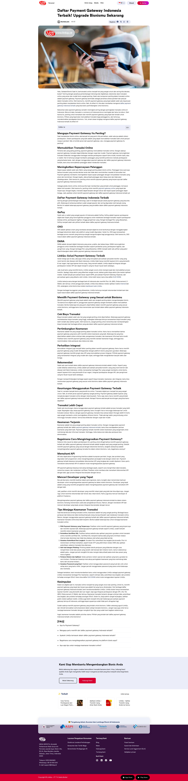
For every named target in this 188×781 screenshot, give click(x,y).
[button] (117, 21)
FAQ (101, 3)
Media (96, 3)
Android (123, 284)
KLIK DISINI (117, 277)
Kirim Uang (88, 3)
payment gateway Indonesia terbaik (88, 427)
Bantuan (127, 756)
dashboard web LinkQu (94, 286)
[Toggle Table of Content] (126, 127)
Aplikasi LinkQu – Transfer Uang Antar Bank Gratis (96, 703)
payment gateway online (107, 188)
